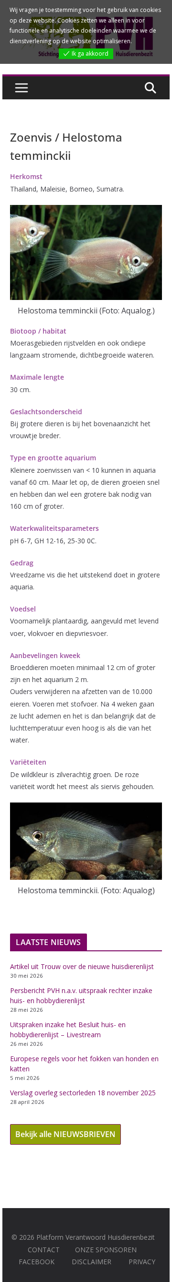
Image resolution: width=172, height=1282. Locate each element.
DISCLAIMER (91, 1261)
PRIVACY (142, 1261)
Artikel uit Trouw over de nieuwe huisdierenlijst (82, 966)
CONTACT (44, 1249)
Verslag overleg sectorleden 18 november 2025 (83, 1092)
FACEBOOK (36, 1261)
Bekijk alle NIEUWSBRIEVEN (65, 1134)
